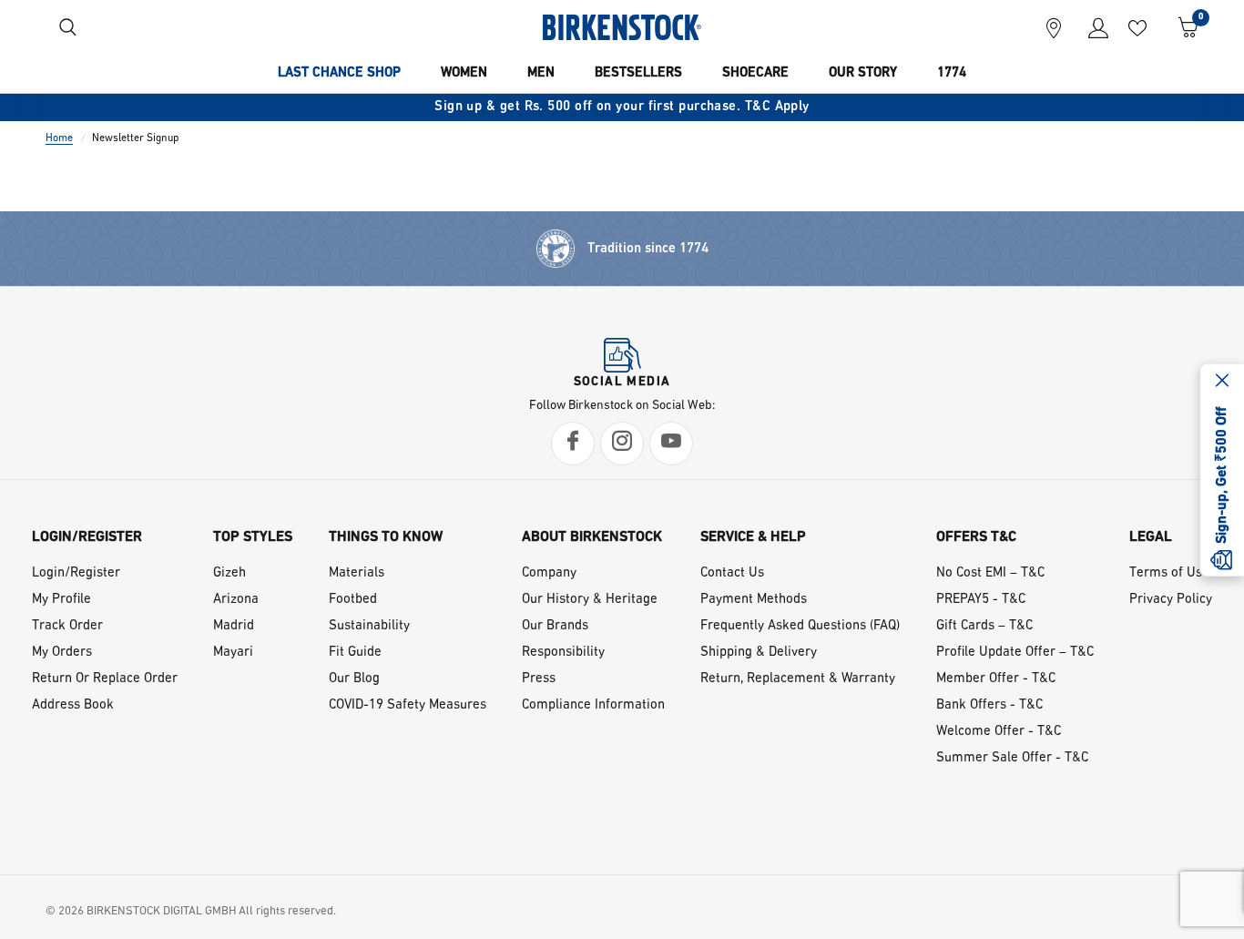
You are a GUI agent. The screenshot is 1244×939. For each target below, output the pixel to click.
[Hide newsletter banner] (1222, 381)
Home (59, 138)
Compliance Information (593, 705)
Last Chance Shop (339, 73)
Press (539, 679)
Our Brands (555, 626)
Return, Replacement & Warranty (797, 679)
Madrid (233, 626)
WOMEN (464, 73)
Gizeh (229, 573)
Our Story (863, 73)
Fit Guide (355, 652)
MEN (541, 73)
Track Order (67, 626)
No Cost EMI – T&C (990, 573)
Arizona (236, 600)
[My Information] (1091, 27)
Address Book (73, 705)
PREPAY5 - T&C (980, 600)
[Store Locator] (1054, 27)
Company (549, 573)
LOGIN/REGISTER (87, 537)
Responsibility (563, 652)
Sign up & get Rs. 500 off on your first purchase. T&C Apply (622, 107)
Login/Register (76, 573)
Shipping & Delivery (758, 652)
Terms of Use (1169, 573)
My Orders (62, 652)
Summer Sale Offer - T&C (1012, 758)
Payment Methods (753, 600)
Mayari (233, 652)
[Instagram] (622, 443)
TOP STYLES (252, 537)
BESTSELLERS (638, 73)
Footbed (353, 600)
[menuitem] (339, 74)
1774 (951, 73)
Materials (356, 573)
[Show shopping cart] (1181, 27)
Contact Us (732, 573)
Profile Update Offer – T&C (1015, 652)
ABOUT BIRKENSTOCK (592, 537)
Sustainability (369, 626)
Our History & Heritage (590, 600)
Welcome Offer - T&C (998, 732)
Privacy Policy (1170, 600)
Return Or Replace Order (105, 679)
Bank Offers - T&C (989, 705)
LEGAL (1150, 537)
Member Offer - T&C (995, 679)
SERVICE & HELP (753, 537)
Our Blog (354, 679)
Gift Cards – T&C (984, 626)
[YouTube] (671, 443)
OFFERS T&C (976, 537)
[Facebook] (573, 443)
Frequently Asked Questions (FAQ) (800, 626)
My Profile (61, 600)
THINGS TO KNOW (386, 537)
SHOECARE (755, 73)
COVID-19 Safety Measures (407, 705)
